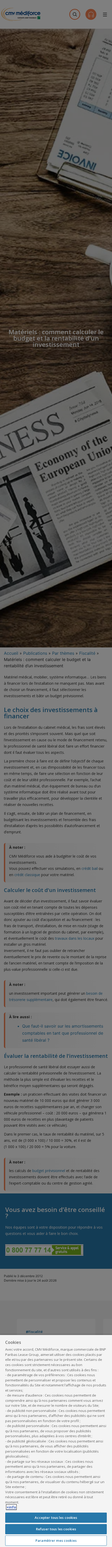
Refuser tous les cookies (56, 1529)
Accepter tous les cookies (56, 1517)
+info (11, 1507)
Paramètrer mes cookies (56, 1540)
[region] (56, 1440)
